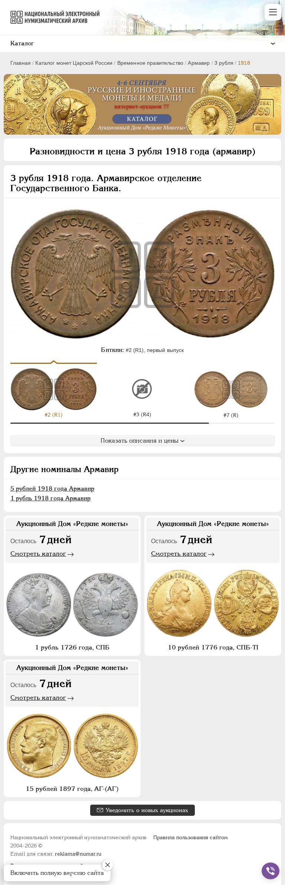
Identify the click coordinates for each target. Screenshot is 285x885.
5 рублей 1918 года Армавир (52, 488)
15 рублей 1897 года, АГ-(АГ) (72, 788)
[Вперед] (271, 389)
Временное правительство (150, 63)
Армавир (199, 63)
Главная (20, 63)
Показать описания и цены (139, 440)
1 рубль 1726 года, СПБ (72, 647)
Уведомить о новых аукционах (147, 810)
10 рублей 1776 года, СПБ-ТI (213, 647)
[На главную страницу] (51, 17)
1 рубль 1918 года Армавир (50, 498)
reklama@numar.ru (78, 854)
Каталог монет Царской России (73, 63)
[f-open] (270, 871)
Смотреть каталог (38, 553)
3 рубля (223, 63)
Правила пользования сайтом (190, 837)
